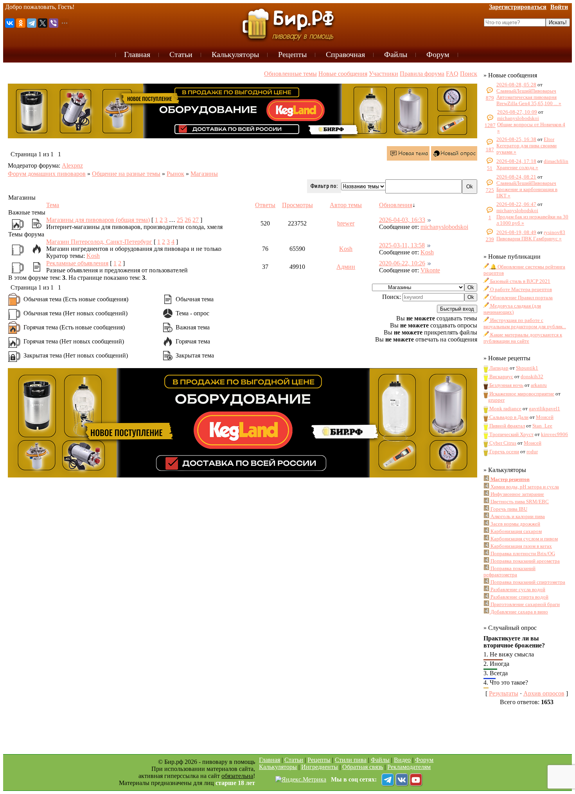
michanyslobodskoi (444, 227)
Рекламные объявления (77, 263)
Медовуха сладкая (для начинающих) (512, 309)
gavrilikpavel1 (544, 408)
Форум (424, 759)
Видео (402, 759)
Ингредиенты (319, 767)
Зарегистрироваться (517, 7)
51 (489, 168)
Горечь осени (503, 451)
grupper (496, 400)
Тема (52, 205)
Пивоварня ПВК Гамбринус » (529, 238)
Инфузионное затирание (516, 494)
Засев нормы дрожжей (514, 524)
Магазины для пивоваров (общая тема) (98, 219)
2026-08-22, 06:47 (516, 204)
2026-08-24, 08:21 (516, 177)
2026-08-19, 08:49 (516, 232)
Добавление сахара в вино (518, 612)
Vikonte (430, 270)
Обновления (395, 205)
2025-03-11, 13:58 (402, 245)
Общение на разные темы (126, 173)
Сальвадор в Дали (508, 417)
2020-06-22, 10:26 (402, 263)
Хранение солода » (517, 167)
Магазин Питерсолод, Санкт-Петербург (99, 241)
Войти (559, 7)
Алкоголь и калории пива (517, 516)
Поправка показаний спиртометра (527, 582)
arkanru (539, 385)
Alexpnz (72, 165)
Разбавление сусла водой (517, 589)
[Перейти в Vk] (401, 779)
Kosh (93, 255)
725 (490, 190)
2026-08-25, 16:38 (516, 139)
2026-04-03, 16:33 (402, 219)
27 (195, 219)
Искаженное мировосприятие (521, 394)
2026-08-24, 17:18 (516, 161)
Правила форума (422, 73)
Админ (345, 266)
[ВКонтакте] (9, 23)
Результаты (503, 693)
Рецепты (319, 759)
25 (180, 219)
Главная (269, 759)
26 (188, 219)
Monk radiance (504, 408)
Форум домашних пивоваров (47, 173)
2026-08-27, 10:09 (517, 112)
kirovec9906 (554, 434)
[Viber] (53, 23)
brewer (345, 223)
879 (490, 98)
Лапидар (498, 368)
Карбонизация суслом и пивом (523, 539)
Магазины (204, 173)
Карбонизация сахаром (515, 531)
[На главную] (287, 24)
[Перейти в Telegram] (387, 779)
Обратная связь (362, 767)
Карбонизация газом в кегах (520, 546)
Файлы (380, 759)
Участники (383, 73)
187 (490, 149)
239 (490, 239)
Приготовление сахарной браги (524, 604)
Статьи (293, 759)
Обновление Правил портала (521, 297)
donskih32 (532, 376)
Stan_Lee (542, 426)
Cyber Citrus (502, 443)
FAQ (452, 73)
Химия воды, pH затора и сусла (524, 487)
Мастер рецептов (509, 479)
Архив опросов (543, 693)
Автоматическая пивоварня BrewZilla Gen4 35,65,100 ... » (528, 100)
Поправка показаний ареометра (524, 561)
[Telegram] (31, 23)
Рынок (175, 173)
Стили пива (351, 759)
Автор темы (346, 205)
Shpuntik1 (527, 368)
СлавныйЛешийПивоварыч (526, 91)
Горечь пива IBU (508, 509)
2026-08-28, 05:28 (516, 85)
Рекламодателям (409, 767)
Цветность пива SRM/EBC (519, 501)
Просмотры (297, 205)
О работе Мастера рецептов (520, 289)
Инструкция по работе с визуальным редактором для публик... (524, 323)
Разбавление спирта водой (518, 597)
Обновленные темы (290, 73)
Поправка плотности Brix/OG (522, 553)
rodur (532, 451)
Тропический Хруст (511, 434)
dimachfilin (556, 161)
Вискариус (500, 376)
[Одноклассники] (20, 23)
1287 (490, 125)
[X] (42, 23)
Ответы (265, 205)
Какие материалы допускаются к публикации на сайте (522, 338)
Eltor (549, 139)
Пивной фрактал (506, 426)
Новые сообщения (342, 73)
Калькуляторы (278, 767)
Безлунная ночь (505, 385)
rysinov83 (554, 232)
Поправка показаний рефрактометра (509, 571)
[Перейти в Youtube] (416, 779)
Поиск (468, 73)
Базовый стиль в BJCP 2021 (519, 281)
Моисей (544, 417)
